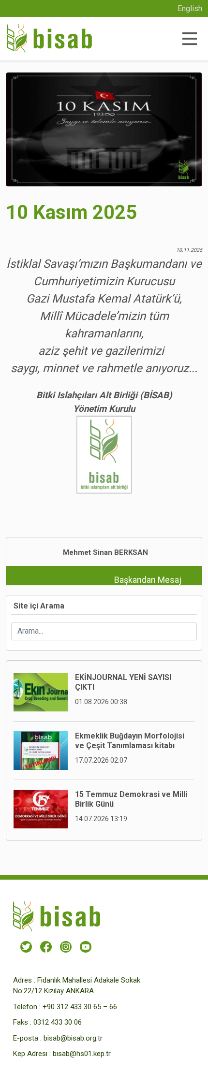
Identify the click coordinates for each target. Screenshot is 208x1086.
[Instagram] (66, 946)
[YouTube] (85, 946)
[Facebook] (46, 946)
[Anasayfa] (49, 39)
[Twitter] (26, 946)
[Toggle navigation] (189, 38)
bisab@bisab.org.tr (73, 1038)
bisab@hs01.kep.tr (82, 1053)
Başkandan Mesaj (147, 580)
